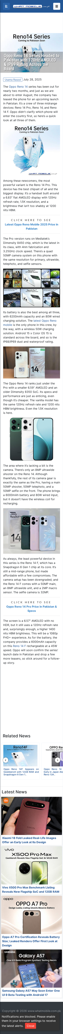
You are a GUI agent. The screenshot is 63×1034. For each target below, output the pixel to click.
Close (30, 1026)
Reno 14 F (19, 646)
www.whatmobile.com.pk (44, 1011)
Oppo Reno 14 (18, 86)
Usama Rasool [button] (13, 79)
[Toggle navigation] (56, 6)
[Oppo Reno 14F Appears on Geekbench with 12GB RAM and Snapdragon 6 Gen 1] (20, 755)
